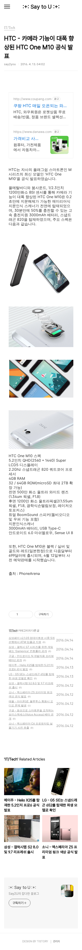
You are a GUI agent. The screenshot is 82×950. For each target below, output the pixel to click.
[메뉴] (7, 6)
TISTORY (42, 941)
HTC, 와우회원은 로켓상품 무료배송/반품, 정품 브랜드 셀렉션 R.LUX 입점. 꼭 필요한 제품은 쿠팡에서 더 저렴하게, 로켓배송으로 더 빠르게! (40, 114)
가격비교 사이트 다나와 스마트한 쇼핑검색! (26, 138)
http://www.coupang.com (32, 99)
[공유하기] (22, 614)
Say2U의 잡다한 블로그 (24, 893)
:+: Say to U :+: (41, 6)
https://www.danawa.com (32, 132)
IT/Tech (13, 630)
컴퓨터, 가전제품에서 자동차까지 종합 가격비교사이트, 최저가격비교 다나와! (27, 147)
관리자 (56, 941)
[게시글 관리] (28, 614)
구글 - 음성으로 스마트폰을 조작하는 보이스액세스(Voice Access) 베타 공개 (31, 714)
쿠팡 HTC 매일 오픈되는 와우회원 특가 (40, 105)
